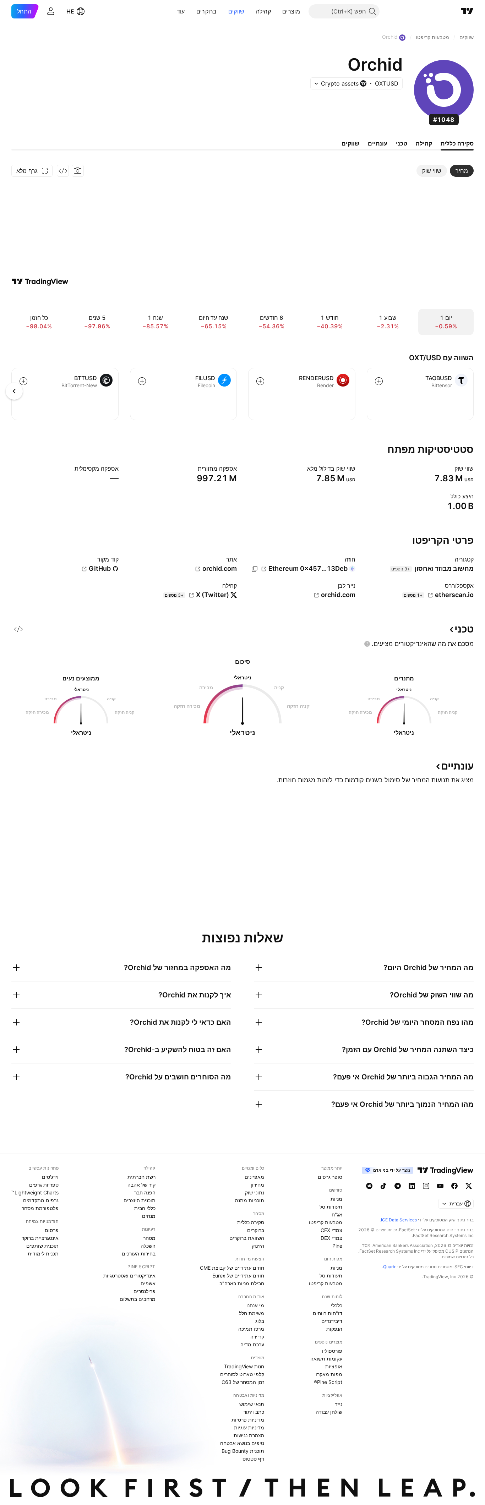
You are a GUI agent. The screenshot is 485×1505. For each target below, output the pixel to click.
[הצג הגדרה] (450, 468)
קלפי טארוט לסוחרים (242, 1374)
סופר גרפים (330, 1177)
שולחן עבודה (329, 1412)
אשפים (148, 1283)
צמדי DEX (331, 1238)
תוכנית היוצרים (140, 1200)
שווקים (236, 11)
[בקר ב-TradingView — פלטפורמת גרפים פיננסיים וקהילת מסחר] (40, 281)
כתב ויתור (254, 1412)
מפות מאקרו (329, 1374)
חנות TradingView (244, 1366)
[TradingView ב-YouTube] (440, 1186)
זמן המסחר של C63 (243, 1382)
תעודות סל (331, 1207)
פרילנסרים (144, 1291)
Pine (337, 1246)
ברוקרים (206, 11)
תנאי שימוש (251, 1404)
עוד (181, 11)
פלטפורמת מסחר (40, 1208)
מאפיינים (254, 1177)
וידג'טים (50, 1177)
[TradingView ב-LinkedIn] (412, 1186)
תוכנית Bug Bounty (243, 1451)
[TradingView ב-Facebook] (454, 1186)
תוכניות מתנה (249, 1200)
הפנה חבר (145, 1192)
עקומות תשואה (326, 1359)
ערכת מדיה (252, 1344)
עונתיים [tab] (377, 143)
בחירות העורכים (139, 1253)
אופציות (333, 1366)
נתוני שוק (254, 1192)
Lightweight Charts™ (35, 1192)
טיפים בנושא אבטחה (242, 1443)
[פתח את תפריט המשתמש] (51, 11)
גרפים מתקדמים (41, 1200)
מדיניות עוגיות (249, 1427)
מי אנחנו (255, 1305)
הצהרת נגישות (249, 1435)
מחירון (257, 1185)
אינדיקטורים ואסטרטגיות (129, 1276)
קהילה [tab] (424, 143)
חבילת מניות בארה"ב (241, 1283)
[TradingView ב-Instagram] (426, 1186)
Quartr (389, 1266)
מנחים (149, 1216)
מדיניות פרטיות (247, 1420)
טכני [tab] (401, 143)
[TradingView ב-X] (469, 1186)
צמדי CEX (331, 1230)
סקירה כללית (250, 1222)
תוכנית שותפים (42, 1246)
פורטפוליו (332, 1351)
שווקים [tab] (350, 143)
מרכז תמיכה (251, 1329)
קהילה (263, 11)
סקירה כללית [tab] (457, 143)
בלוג (259, 1321)
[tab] (462, 171)
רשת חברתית (141, 1177)
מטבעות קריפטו (325, 1222)
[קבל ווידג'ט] (63, 171)
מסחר (149, 1238)
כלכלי (336, 1305)
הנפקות (334, 1329)
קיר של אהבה (141, 1185)
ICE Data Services (399, 1219)
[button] (277, 11)
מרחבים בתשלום (138, 1299)
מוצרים (291, 11)
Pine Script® (328, 1382)
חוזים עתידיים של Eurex (238, 1276)
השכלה (148, 1246)
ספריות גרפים (44, 1185)
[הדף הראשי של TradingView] (467, 11)
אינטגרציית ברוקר (40, 1238)
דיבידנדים (331, 1321)
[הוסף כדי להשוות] (379, 381)
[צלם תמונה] (78, 171)
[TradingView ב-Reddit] (369, 1186)
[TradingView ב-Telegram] (398, 1186)
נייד (338, 1404)
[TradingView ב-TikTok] (383, 1186)
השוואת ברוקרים (246, 1238)
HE (70, 11)
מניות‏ (336, 1199)
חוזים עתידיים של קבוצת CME (232, 1268)
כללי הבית (145, 1208)
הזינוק (258, 1246)
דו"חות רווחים (327, 1313)
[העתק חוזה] (254, 569)
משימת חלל (251, 1313)
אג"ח (337, 1214)
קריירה (257, 1337)
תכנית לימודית (43, 1253)
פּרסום (52, 1230)
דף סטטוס (253, 1459)
